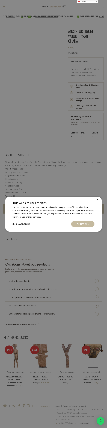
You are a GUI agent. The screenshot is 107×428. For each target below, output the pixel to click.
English (83, 1)
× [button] (97, 199)
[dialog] (53, 213)
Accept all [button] (83, 224)
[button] (100, 421)
